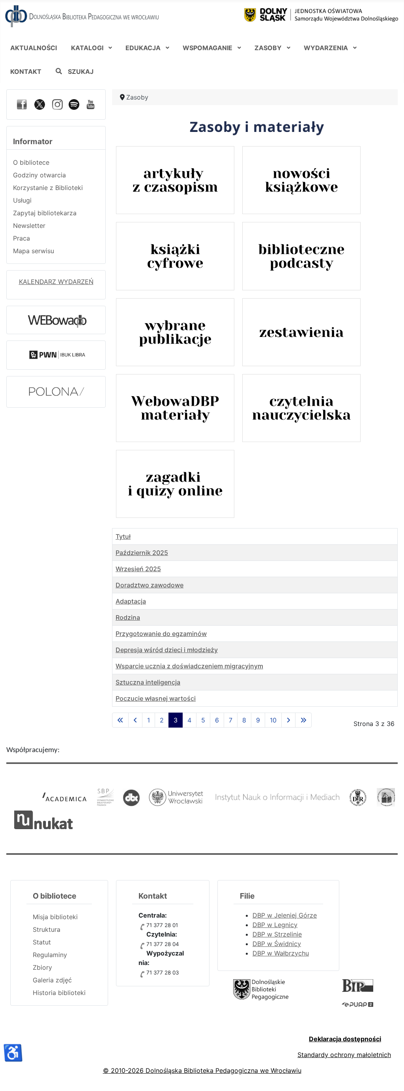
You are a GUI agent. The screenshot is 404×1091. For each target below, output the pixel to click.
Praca (21, 238)
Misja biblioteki (55, 917)
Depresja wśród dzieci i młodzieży (167, 650)
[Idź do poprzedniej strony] (135, 720)
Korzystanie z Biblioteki (48, 188)
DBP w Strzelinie (277, 934)
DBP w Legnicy (274, 925)
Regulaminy (50, 955)
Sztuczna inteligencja (148, 682)
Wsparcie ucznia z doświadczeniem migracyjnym (189, 666)
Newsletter (29, 225)
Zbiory (42, 967)
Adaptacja (131, 601)
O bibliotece (31, 162)
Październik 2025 (142, 553)
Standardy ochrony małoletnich (344, 1055)
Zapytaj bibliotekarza (45, 213)
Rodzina (128, 617)
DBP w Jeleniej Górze (284, 915)
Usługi (22, 200)
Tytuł (123, 536)
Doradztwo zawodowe (149, 585)
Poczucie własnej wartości (156, 698)
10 (273, 720)
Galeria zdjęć (52, 980)
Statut (42, 942)
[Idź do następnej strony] (288, 720)
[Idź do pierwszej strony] (120, 720)
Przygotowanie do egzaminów (161, 634)
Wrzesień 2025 (138, 569)
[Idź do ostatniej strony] (303, 720)
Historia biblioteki (59, 993)
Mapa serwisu (33, 251)
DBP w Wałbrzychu (280, 953)
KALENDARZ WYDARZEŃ (56, 282)
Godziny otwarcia (39, 175)
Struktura (46, 929)
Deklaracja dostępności (345, 1039)
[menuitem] (33, 47)
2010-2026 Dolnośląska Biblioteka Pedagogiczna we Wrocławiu (205, 1070)
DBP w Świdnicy (276, 944)
